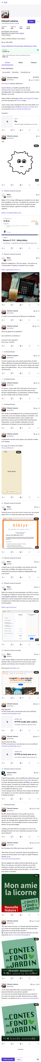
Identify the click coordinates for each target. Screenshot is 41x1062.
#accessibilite (6, 72)
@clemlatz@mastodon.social (9, 23)
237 (3, 28)
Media (21, 62)
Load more (20, 1049)
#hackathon (15, 72)
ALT (37, 180)
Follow (31, 21)
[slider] (20, 970)
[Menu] (37, 21)
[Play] (4, 973)
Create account (8, 1059)
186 (12, 28)
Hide (36, 146)
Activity (7, 62)
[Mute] (7, 973)
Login (18, 1059)
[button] (20, 956)
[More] (38, 130)
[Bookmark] (29, 130)
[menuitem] (20, 956)
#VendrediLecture (25, 72)
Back (5, 2)
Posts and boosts (7, 68)
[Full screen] (37, 973)
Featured (33, 62)
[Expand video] (33, 973)
